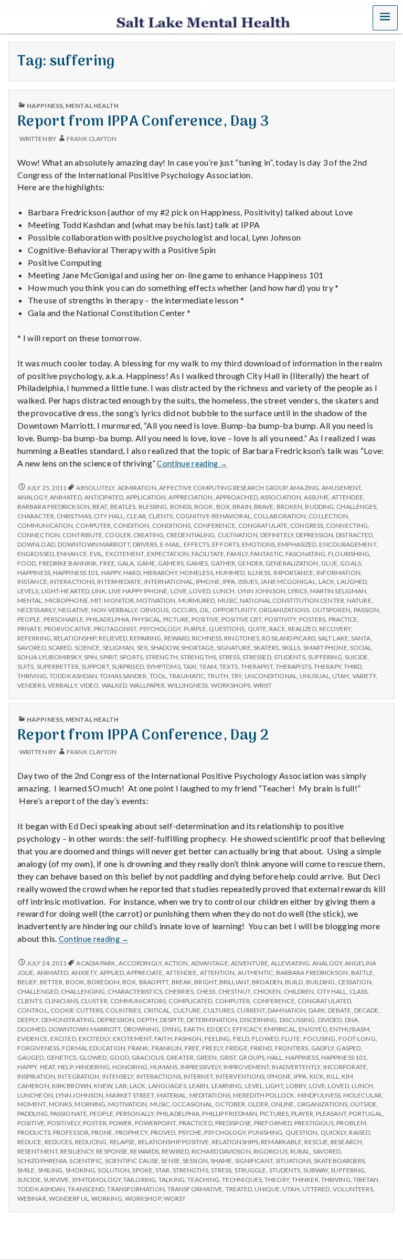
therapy (327, 666)
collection (328, 516)
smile (26, 1170)
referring (34, 638)
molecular (362, 1095)
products (33, 1132)
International (168, 581)
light (274, 1086)
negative (73, 610)
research (346, 1142)
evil (96, 554)
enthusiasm (349, 1029)
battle (362, 972)
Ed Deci (218, 1029)
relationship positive (173, 1142)
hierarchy (160, 573)
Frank (138, 1048)
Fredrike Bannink (68, 563)
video (89, 685)
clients (161, 516)
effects (197, 544)
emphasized (297, 544)
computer (93, 525)
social (361, 647)
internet (198, 1076)
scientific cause (132, 1161)
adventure (249, 963)
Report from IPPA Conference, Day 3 (143, 122)
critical (157, 1010)
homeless (196, 573)
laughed (352, 581)
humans (164, 1067)
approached (237, 497)
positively (63, 1123)
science (87, 647)
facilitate (208, 554)
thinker (305, 1179)
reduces (58, 1142)
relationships (235, 1142)
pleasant (331, 1113)
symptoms (163, 666)
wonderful (69, 1198)
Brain (241, 506)
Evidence (32, 1038)
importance (293, 573)
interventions (240, 1076)
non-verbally (114, 610)
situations (293, 1161)
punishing (265, 1132)
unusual (315, 676)
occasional (192, 1104)
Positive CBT (241, 619)
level (254, 1086)
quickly (334, 1132)
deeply (28, 1020)
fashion (188, 1038)
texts (228, 666)
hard (131, 573)
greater (180, 1057)
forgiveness (38, 1048)
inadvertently (296, 1067)
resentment (37, 1151)
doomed (31, 1029)
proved (163, 1132)
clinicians (61, 1001)
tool (158, 676)
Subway (315, 1170)
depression (314, 535)
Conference (215, 525)
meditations (209, 1095)
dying (171, 1029)
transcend (86, 1189)
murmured (196, 600)
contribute (82, 535)
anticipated (103, 497)
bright (205, 982)
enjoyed (313, 1029)
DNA (351, 1020)
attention (217, 972)
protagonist (115, 629)
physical (146, 619)
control (32, 1010)
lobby (296, 1086)
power (120, 1123)
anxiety (84, 972)
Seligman (118, 647)
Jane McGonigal (287, 581)
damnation (287, 1010)
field (241, 1038)
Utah (340, 676)
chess (205, 991)
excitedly (94, 1038)
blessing (153, 506)
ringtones (241, 638)
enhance (72, 554)
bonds (181, 506)
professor (71, 1132)
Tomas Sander (123, 676)
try (236, 676)
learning (226, 1086)
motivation (155, 600)
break (182, 982)
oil (204, 610)
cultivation (238, 535)
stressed (256, 657)
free (107, 563)
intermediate (119, 581)
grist (228, 1057)
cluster (94, 1001)
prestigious (314, 1123)
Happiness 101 (75, 573)
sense (170, 1161)
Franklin (167, 1048)
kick (317, 1076)
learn (198, 1086)
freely (212, 1048)
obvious (154, 610)
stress (229, 657)
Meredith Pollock (264, 1095)
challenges (356, 506)
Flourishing (348, 554)
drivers (145, 544)
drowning (142, 1029)
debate (340, 1010)
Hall (274, 1057)
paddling (32, 1113)
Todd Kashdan (73, 676)
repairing (145, 638)
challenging (83, 991)
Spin (90, 657)
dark (317, 1010)
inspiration (36, 1076)
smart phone (325, 647)
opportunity (234, 610)
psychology (160, 629)
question (301, 1132)
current (251, 1010)
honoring (129, 1067)
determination (212, 1020)
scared (60, 647)
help (65, 1067)
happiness (33, 573)
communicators (138, 1001)
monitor (119, 600)
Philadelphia (107, 619)
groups (251, 1057)
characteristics (135, 991)
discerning (258, 1020)
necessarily (36, 610)
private (29, 629)
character (35, 516)
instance (32, 581)
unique (267, 1189)
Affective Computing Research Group (223, 488)
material (172, 1095)
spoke (142, 1170)
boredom (103, 982)
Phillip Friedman (229, 1113)
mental (30, 600)
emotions (258, 544)
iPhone (208, 581)
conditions (171, 525)
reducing (91, 1142)
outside (363, 1104)
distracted (354, 535)
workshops (231, 685)
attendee (347, 497)
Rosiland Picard (288, 638)
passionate (68, 1113)
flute (290, 1038)
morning (90, 1104)
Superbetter (58, 666)
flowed (265, 1038)
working (106, 1198)
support (95, 666)
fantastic (266, 554)
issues (248, 581)
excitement (124, 554)
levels (28, 591)
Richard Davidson (221, 1151)
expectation (168, 554)
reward (177, 638)
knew (103, 1086)
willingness (187, 685)
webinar (31, 1198)
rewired (175, 1151)
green (206, 1057)
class (358, 991)
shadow (164, 647)
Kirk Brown (71, 1086)
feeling (217, 1038)
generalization (292, 563)
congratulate (263, 525)
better (51, 982)
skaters (266, 647)
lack (326, 581)
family (237, 554)
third (353, 666)
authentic (255, 972)
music (227, 600)
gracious (148, 1057)
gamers (171, 563)
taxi (189, 666)
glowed (93, 1057)
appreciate (144, 972)
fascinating (305, 554)
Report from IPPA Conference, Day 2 (143, 735)
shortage (197, 647)
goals (350, 563)
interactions (72, 581)
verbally (62, 685)
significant (254, 1161)
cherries (179, 991)
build (294, 982)
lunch (224, 591)
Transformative (194, 1189)
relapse (122, 1142)
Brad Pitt (154, 982)
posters (312, 619)
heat (47, 1067)
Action (176, 963)
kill (332, 1076)
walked (115, 685)
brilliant (234, 982)
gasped (348, 1048)
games (197, 563)
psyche (190, 1132)
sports (131, 657)
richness (206, 638)
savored (31, 647)
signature (234, 647)
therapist (257, 666)
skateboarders (339, 1161)
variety (364, 676)
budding (319, 506)
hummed (230, 573)
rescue (316, 1142)
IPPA (228, 581)
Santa (360, 638)
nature (359, 600)
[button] (385, 17)
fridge (237, 1048)
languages (167, 1086)
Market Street (130, 1095)
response (112, 1151)
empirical (280, 1029)
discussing (297, 1020)
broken (290, 506)
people (29, 619)
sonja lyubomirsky (49, 657)
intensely (118, 1076)
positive (205, 619)
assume (316, 497)
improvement (246, 1067)
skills (291, 647)
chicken (267, 991)
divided (330, 1020)
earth (194, 1029)
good (119, 1057)
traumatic (187, 676)
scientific (85, 1161)
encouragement (347, 544)
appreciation (190, 497)
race (277, 629)
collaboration (279, 516)
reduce (29, 1142)
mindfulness (319, 1095)
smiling (50, 1170)
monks (60, 1104)
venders (31, 685)
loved (199, 591)
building (320, 982)
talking (171, 1179)
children (299, 991)
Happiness (45, 106)
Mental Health (92, 106)
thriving (32, 676)
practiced (196, 1123)
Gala (126, 563)
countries (123, 1010)
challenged (37, 991)
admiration (137, 488)
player (302, 1113)
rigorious (270, 1151)
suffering (325, 657)
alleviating (290, 963)
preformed (273, 1123)
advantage (209, 963)
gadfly (322, 1048)
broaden (267, 982)
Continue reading (192, 464)
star (162, 1170)
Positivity (280, 619)
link (98, 591)
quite (257, 629)
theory (276, 1179)
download (36, 544)
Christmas (74, 516)
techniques (242, 1179)
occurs (184, 610)
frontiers (292, 1048)
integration (78, 1076)
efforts (225, 544)
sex (142, 647)
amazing (304, 488)
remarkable (281, 1142)
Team (208, 666)
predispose (233, 1123)
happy (111, 573)
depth (147, 1020)
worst (175, 1198)
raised (359, 1132)
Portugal (366, 1113)
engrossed (35, 554)
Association (280, 497)
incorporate (345, 1067)
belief (27, 982)
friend (261, 1048)
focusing (319, 1038)
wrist (262, 685)
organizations (284, 610)
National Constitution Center (292, 600)
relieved (113, 638)
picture (176, 619)
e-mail (170, 544)
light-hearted (65, 591)
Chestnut (234, 991)
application (146, 497)
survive (56, 1179)
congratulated (324, 1001)
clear (135, 516)
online (282, 1104)
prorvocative (67, 629)
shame (221, 1161)
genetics (62, 1057)
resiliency (76, 1151)
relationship (75, 638)
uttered (316, 1189)
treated (239, 1189)
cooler (118, 535)
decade (366, 1010)
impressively (201, 1067)
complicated (190, 1001)
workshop (143, 1198)
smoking (81, 1170)
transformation (135, 1189)
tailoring (139, 1179)
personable (63, 619)
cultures (218, 1010)
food (26, 563)
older (258, 1104)
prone (101, 1132)
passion (366, 610)
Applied (112, 972)
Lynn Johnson (261, 591)
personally (135, 1113)
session (195, 1161)
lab (121, 1086)
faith (163, 1038)
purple (195, 629)
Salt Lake (333, 638)
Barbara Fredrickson (53, 506)
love (179, 591)
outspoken (331, 610)
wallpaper (147, 685)
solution (114, 1170)
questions (227, 629)
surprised (128, 666)
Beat (99, 506)
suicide (356, 657)
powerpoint (155, 1123)
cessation (355, 982)
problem (351, 1123)
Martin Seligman (338, 591)
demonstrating (67, 1020)
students (289, 657)
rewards (144, 1151)
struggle (251, 1170)
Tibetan (366, 1179)
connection (38, 535)
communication (45, 525)
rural (300, 1151)
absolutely (95, 488)
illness (259, 573)
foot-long (357, 1038)
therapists (293, 666)
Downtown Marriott (94, 544)
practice (343, 619)
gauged (30, 1057)
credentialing (190, 535)
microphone (66, 600)
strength (161, 657)
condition (131, 525)
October (230, 1104)
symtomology (96, 1179)
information (338, 573)
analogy (32, 497)
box (223, 506)
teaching (203, 1179)
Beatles (123, 506)
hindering (93, 1067)
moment (31, 1104)
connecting (347, 525)
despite (172, 1020)
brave (263, 506)
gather (223, 563)
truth (217, 676)
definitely (276, 535)
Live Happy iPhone (138, 591)
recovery (335, 629)
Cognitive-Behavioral (213, 516)
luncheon (35, 1095)
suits (25, 666)
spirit (108, 657)
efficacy (246, 1029)
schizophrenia (42, 1161)
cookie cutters (76, 1010)
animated (66, 497)
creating (148, 535)
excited (63, 1038)
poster (95, 1123)
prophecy (131, 1132)
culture (187, 1010)
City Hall (109, 516)
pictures (274, 1113)
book (203, 506)
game (146, 563)
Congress (306, 525)
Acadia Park (95, 963)
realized (302, 629)
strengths (198, 657)
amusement (341, 488)
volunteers (353, 1189)
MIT (96, 600)
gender (250, 563)
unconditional (271, 676)
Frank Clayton (91, 139)
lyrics (297, 591)
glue (329, 563)
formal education (93, 1048)
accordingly (140, 963)
